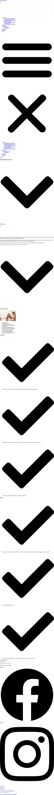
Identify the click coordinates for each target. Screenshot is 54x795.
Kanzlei (3, 25)
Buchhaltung (6, 152)
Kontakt (3, 30)
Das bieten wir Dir (4, 308)
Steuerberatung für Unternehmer (9, 18)
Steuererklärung (6, 27)
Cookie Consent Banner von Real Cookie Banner (8, 794)
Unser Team (2, 224)
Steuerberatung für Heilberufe (9, 19)
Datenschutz (2, 788)
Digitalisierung (4, 26)
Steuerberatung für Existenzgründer (10, 20)
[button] (27, 86)
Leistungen (4, 17)
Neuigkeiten (4, 29)
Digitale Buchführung (7, 21)
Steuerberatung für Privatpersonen (10, 24)
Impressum (2, 786)
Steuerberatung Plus (7, 23)
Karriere (3, 153)
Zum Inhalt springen (3, 0)
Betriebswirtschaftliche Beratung (9, 22)
